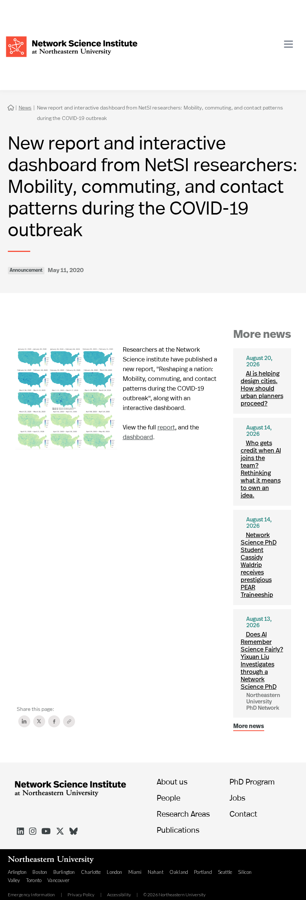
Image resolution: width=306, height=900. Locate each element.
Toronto (33, 880)
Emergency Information (31, 895)
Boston (39, 872)
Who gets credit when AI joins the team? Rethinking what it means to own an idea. (261, 469)
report (166, 427)
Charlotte (91, 872)
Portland (203, 872)
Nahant (155, 872)
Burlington (64, 872)
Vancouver (58, 880)
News (25, 107)
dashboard (138, 436)
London (114, 872)
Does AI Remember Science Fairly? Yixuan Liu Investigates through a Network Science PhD (262, 661)
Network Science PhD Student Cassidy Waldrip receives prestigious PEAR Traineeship (259, 565)
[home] (71, 45)
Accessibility (119, 895)
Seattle (225, 872)
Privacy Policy (81, 895)
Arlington (17, 872)
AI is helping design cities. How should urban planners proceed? (262, 389)
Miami (135, 872)
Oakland (178, 872)
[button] (291, 41)
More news (248, 727)
